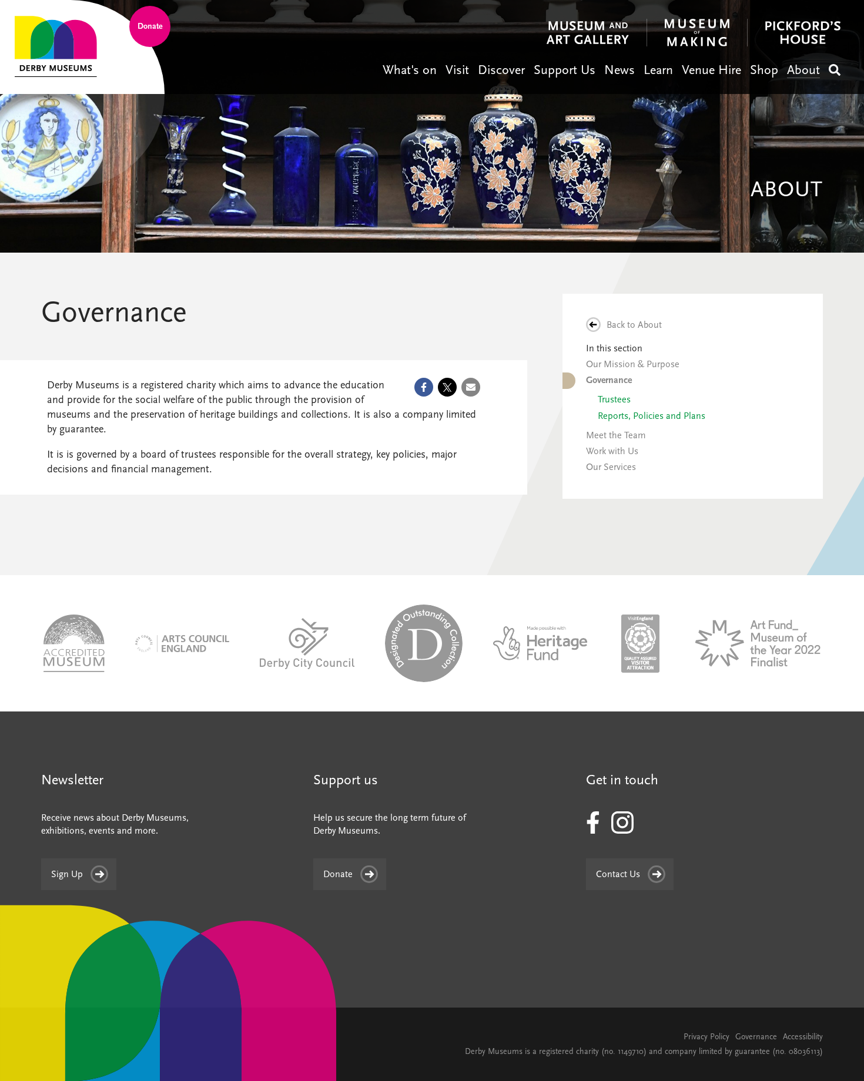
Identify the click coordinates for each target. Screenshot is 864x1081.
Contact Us (618, 874)
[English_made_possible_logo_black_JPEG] (540, 642)
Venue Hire (711, 70)
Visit (457, 70)
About (803, 70)
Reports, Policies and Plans (651, 416)
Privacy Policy (706, 1037)
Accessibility (803, 1037)
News (619, 70)
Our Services (611, 467)
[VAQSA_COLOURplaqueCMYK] (640, 642)
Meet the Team (616, 435)
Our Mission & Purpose (632, 364)
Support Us (564, 70)
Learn (658, 70)
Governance (609, 380)
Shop (764, 70)
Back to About (634, 325)
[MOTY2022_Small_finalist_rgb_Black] (757, 642)
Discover (501, 70)
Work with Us (612, 451)
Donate (150, 26)
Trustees (614, 399)
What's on (410, 70)
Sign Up (67, 874)
